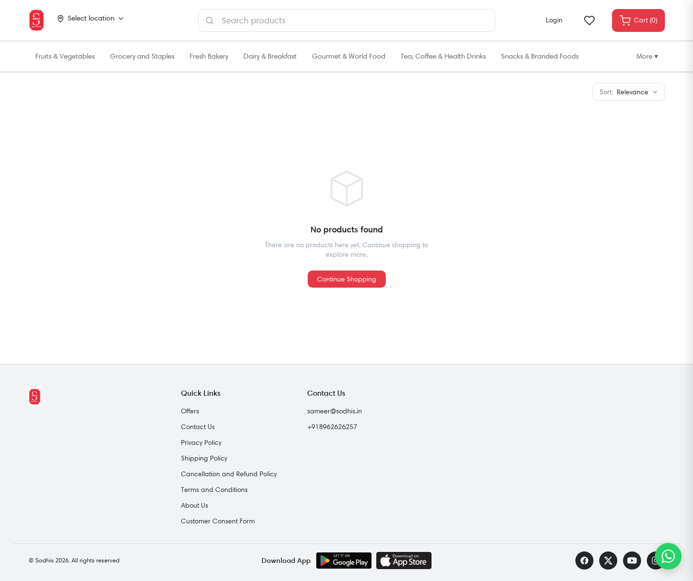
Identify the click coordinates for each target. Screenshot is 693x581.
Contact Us (198, 426)
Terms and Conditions (214, 489)
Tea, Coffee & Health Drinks (443, 56)
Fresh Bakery (209, 56)
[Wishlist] (589, 20)
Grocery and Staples (142, 56)
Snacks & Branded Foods (540, 56)
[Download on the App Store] (404, 560)
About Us (194, 505)
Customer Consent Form (218, 521)
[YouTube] (632, 560)
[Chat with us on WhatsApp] (668, 556)
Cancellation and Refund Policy (229, 474)
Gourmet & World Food (348, 56)
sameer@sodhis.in (334, 411)
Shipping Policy (204, 458)
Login (554, 20)
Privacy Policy (201, 442)
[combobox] (347, 20)
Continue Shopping (346, 279)
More (647, 56)
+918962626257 (332, 426)
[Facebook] (584, 560)
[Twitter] (608, 560)
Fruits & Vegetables (65, 56)
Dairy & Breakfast (270, 56)
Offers (190, 411)
